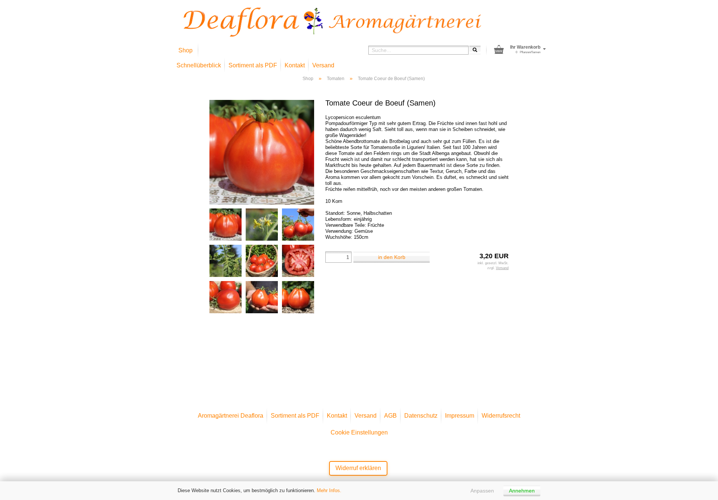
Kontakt (295, 65)
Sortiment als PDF (252, 65)
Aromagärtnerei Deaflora (230, 415)
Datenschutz (421, 415)
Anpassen (482, 491)
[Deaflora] (332, 22)
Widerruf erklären (358, 468)
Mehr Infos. (329, 490)
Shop (185, 50)
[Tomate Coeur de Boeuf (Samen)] (261, 152)
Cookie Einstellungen (359, 432)
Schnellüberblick (199, 65)
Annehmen (522, 491)
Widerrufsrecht (501, 415)
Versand (323, 65)
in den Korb (391, 257)
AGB (390, 415)
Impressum (459, 415)
